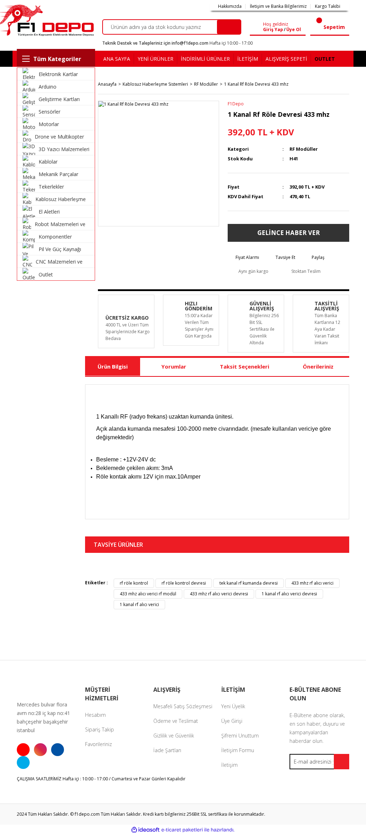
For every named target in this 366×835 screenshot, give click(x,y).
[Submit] (341, 761)
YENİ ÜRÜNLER (155, 58)
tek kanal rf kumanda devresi (248, 583)
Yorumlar (173, 366)
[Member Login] (257, 27)
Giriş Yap (273, 30)
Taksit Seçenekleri (244, 366)
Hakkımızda (230, 6)
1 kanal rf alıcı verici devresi (289, 594)
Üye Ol (293, 30)
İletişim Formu (237, 750)
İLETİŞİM (247, 58)
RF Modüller (304, 149)
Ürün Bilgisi (113, 366)
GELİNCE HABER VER (288, 233)
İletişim (229, 764)
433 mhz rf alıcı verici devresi (219, 594)
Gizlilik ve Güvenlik (173, 735)
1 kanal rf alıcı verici (139, 604)
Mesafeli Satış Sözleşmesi (182, 706)
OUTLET (325, 58)
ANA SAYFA (116, 58)
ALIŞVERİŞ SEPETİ (286, 58)
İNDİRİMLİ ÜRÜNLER (205, 58)
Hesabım (95, 714)
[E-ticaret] (182, 829)
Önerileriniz (318, 366)
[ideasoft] (145, 829)
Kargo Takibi (327, 6)
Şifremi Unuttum (240, 735)
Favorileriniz (98, 744)
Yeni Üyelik (233, 706)
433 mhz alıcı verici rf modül (148, 594)
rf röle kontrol (134, 583)
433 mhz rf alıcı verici (312, 583)
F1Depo (236, 104)
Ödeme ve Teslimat (175, 721)
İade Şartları (167, 750)
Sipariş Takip (99, 729)
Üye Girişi (231, 721)
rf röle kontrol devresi (184, 583)
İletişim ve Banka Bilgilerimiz (278, 6)
